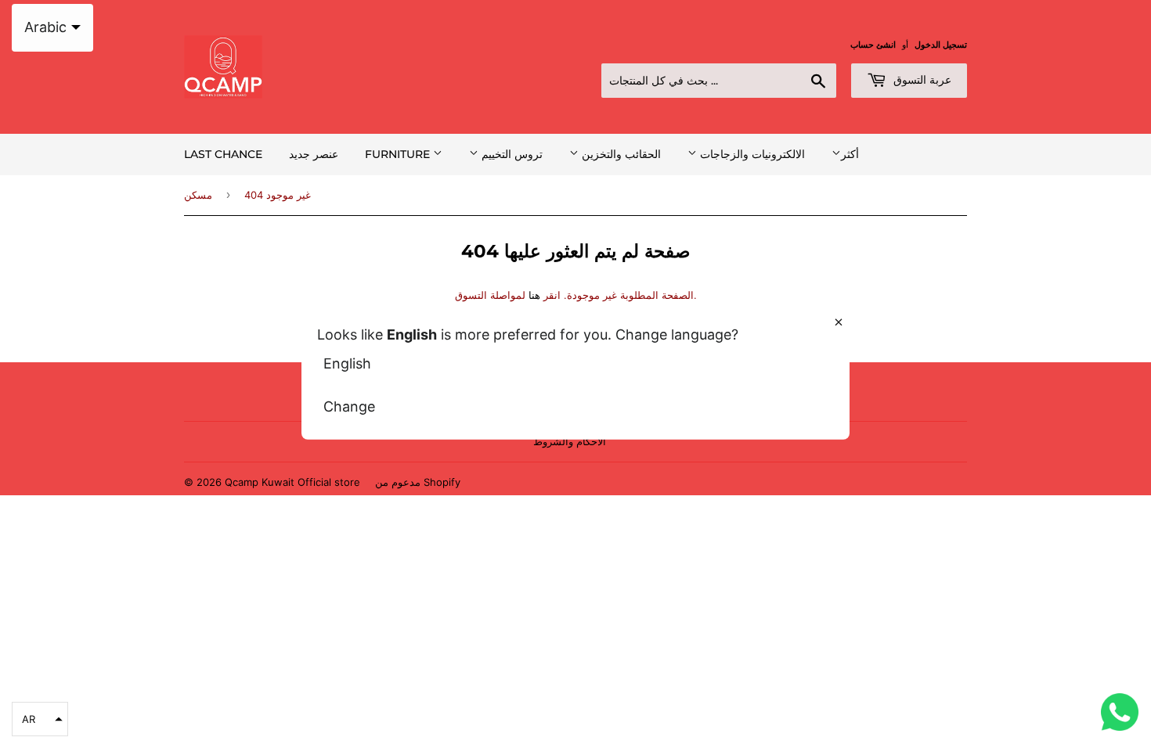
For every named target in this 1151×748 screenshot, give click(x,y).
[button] (40, 719)
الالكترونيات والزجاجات (751, 154)
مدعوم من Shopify (417, 482)
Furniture (399, 154)
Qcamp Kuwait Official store (292, 482)
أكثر (850, 153)
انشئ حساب (873, 44)
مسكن (198, 195)
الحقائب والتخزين (620, 154)
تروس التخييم (510, 154)
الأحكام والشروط (569, 441)
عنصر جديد (313, 154)
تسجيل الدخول (941, 44)
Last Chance (223, 154)
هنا (534, 295)
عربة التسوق (920, 80)
